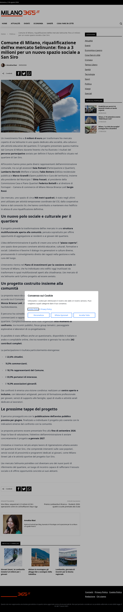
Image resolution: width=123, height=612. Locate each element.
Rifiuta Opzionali (61, 315)
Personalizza (39, 315)
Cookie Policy (33, 309)
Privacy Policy (46, 309)
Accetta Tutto (84, 315)
